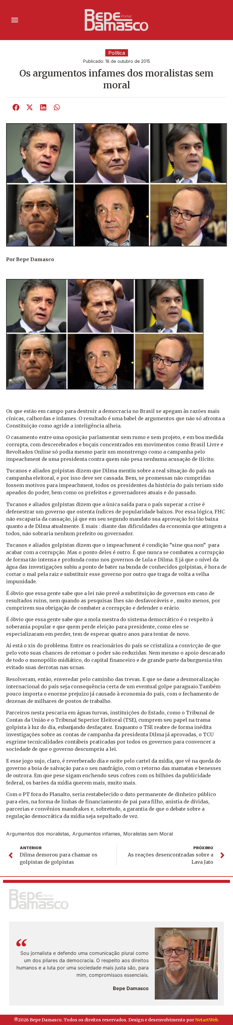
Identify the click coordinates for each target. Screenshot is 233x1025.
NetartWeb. (207, 1020)
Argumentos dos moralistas (37, 834)
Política (116, 53)
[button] (15, 20)
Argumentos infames (96, 834)
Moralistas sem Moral (148, 834)
